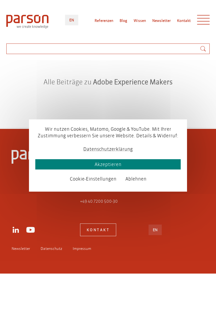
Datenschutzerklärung (108, 149)
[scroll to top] (100, 103)
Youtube (30, 230)
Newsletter (161, 20)
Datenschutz (51, 248)
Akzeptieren (108, 164)
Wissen (140, 20)
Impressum (82, 248)
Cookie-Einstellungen (93, 179)
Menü (203, 21)
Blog (123, 20)
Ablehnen (135, 179)
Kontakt (184, 20)
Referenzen (104, 20)
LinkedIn (16, 230)
